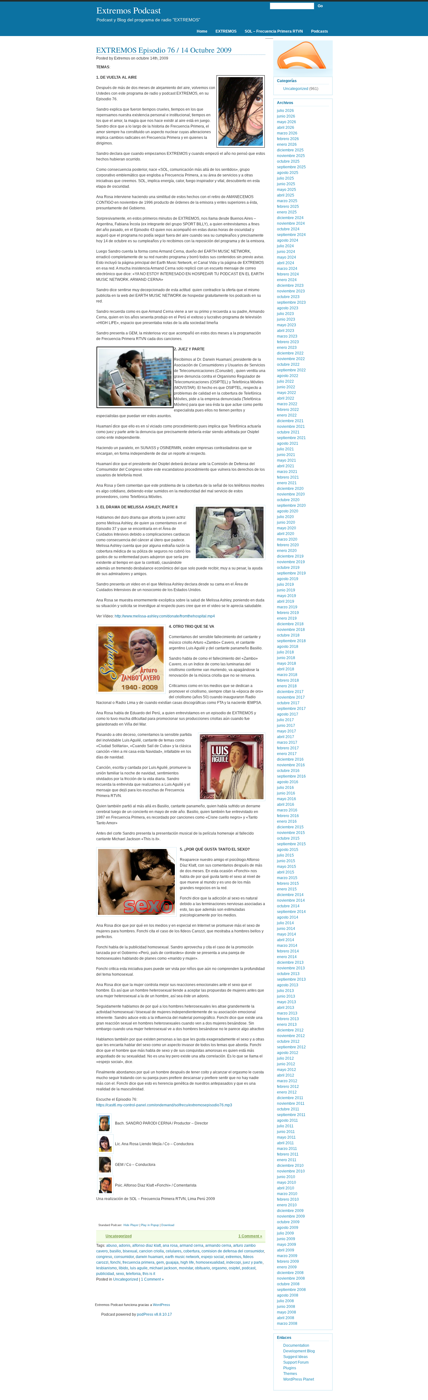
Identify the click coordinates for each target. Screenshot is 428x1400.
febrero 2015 (288, 883)
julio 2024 (285, 246)
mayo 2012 (286, 1069)
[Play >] (101, 1216)
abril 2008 (285, 1318)
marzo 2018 (287, 675)
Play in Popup (150, 1225)
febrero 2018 (288, 680)
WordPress (161, 1305)
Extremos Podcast (129, 10)
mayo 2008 (286, 1312)
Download (167, 1225)
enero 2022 (287, 415)
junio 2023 (286, 319)
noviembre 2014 (291, 900)
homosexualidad (210, 1262)
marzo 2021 (287, 471)
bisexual (130, 1251)
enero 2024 (287, 280)
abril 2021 (285, 466)
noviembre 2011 (291, 1103)
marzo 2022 (287, 404)
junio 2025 (286, 184)
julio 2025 (285, 178)
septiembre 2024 (291, 235)
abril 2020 (285, 534)
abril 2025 (285, 195)
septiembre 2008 (291, 1289)
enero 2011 (286, 1160)
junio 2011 (286, 1132)
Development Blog (299, 1351)
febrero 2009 (288, 1261)
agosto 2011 (287, 1120)
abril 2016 (285, 804)
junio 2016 (286, 793)
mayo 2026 (286, 122)
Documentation (296, 1345)
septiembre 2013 (291, 979)
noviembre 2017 (291, 697)
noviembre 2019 (291, 562)
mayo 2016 (286, 799)
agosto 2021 (287, 443)
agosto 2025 (287, 172)
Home (202, 31)
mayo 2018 (286, 663)
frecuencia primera (138, 1262)
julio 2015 (285, 855)
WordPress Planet (298, 1379)
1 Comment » (250, 1236)
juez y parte (253, 1262)
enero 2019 (287, 618)
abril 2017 (285, 737)
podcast (248, 1268)
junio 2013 (286, 996)
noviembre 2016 (291, 765)
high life (187, 1262)
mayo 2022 (286, 393)
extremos (233, 1257)
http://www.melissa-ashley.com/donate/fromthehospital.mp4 (165, 616)
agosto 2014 (287, 917)
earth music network (182, 1257)
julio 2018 (285, 652)
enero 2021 (287, 483)
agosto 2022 (287, 376)
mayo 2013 (286, 1002)
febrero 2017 (288, 748)
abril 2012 (285, 1075)
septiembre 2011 (291, 1115)
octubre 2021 (288, 432)
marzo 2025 (287, 201)
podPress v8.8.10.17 (154, 1314)
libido (123, 1268)
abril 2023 (285, 330)
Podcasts (319, 31)
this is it (149, 1274)
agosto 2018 (287, 646)
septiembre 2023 (291, 302)
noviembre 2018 (291, 629)
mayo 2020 (286, 528)
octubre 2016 (288, 770)
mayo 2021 (286, 460)
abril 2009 (285, 1250)
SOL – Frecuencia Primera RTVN (274, 31)
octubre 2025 (288, 161)
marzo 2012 (287, 1081)
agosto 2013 (287, 985)
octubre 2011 (288, 1109)
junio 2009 (286, 1239)
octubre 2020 (288, 500)
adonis (124, 1245)
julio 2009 (285, 1233)
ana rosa (170, 1245)
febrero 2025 (288, 206)
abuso (111, 1245)
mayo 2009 (286, 1244)
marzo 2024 (287, 268)
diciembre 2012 (290, 1030)
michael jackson (163, 1268)
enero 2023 (287, 347)
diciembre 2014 (290, 895)
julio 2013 (285, 990)
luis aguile (139, 1268)
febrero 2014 (288, 951)
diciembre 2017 (290, 692)
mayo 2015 (286, 866)
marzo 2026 (287, 133)
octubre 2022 (288, 364)
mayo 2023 (286, 325)
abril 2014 (285, 940)
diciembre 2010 (290, 1165)
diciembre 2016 (290, 759)
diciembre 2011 (290, 1098)
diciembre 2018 (290, 624)
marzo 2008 (287, 1323)
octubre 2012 (288, 1041)
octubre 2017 (288, 703)
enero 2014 (287, 957)
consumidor (124, 1257)
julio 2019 (285, 584)
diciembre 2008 (290, 1273)
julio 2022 (285, 381)
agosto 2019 (287, 579)
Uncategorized (119, 1236)
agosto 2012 (287, 1053)
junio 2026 (286, 116)
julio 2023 (285, 314)
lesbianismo (106, 1268)
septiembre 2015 (291, 844)
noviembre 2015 (291, 833)
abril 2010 (285, 1188)
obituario (202, 1268)
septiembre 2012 (291, 1047)
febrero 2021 (288, 477)
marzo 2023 (287, 336)
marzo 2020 (287, 539)
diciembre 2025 (290, 150)
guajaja (172, 1262)
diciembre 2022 (290, 353)
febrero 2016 (288, 816)
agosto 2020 (287, 511)
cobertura (191, 1251)
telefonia (133, 1274)
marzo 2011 (287, 1148)
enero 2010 (287, 1205)
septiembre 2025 (291, 167)
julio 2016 (285, 787)
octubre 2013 (288, 974)
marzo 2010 (287, 1194)
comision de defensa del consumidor (232, 1251)
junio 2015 (286, 861)
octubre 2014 (288, 906)
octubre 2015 (288, 838)
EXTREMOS (226, 31)
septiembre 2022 (291, 370)
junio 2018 (286, 658)
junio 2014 (286, 928)
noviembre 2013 (291, 968)
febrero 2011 (288, 1154)
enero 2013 (287, 1024)
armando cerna (218, 1245)
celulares (173, 1251)
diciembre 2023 (290, 285)
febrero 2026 (288, 139)
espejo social (212, 1257)
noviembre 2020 (291, 494)
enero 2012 (287, 1092)
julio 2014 (285, 923)
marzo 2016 (287, 810)
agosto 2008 (287, 1295)
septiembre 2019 (291, 573)
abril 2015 (285, 872)
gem (160, 1262)
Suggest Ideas (295, 1357)
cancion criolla (151, 1251)
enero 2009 (287, 1267)
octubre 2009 (288, 1222)
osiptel (234, 1268)
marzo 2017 (287, 742)
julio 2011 (285, 1126)
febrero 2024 (288, 274)
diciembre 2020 (290, 488)
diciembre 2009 (290, 1211)
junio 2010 (286, 1177)
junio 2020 (286, 522)
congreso (104, 1257)
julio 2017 (285, 720)
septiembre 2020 (291, 505)
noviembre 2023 (291, 291)
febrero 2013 (288, 1019)
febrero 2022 (288, 409)
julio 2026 (285, 110)
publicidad (105, 1274)
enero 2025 (287, 212)
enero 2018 (287, 686)
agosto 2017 (287, 714)
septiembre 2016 (291, 776)
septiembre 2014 (291, 912)
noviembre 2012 (291, 1036)
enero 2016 (287, 821)
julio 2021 (285, 449)
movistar (186, 1268)
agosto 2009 (287, 1227)
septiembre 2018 (291, 641)
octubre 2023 (288, 297)
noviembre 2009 (291, 1216)
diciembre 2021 (290, 421)
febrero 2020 (288, 545)
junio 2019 (286, 590)
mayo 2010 (286, 1182)
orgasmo (219, 1268)
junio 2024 (286, 251)
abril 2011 (285, 1143)
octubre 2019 (288, 567)
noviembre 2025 (291, 156)
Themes (290, 1373)
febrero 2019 (288, 613)
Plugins (289, 1368)
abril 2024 (285, 263)
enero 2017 (287, 754)
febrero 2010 (288, 1199)
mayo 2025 (286, 189)
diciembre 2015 (290, 827)
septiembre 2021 (291, 438)
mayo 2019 (286, 596)
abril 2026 (285, 127)
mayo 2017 (286, 731)
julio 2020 (285, 517)
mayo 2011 (286, 1137)
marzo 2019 (287, 607)
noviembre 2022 (291, 359)
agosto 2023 (287, 308)
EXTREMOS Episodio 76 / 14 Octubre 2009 (164, 50)
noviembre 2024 (291, 223)
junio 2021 (286, 455)
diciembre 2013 (290, 962)
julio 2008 (285, 1301)
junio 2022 (286, 387)
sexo (120, 1274)
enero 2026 (287, 144)
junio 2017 (286, 725)
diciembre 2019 (290, 556)
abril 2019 (285, 601)
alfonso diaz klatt (146, 1245)
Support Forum (296, 1362)
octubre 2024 (288, 229)
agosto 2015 (287, 849)
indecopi (233, 1262)
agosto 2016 (287, 782)
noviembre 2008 (291, 1278)
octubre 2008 (288, 1284)
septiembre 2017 (291, 708)
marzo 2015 (287, 878)
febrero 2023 (288, 342)
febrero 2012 (288, 1086)
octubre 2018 (288, 635)
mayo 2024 (286, 257)
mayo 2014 (286, 934)
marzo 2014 (287, 945)
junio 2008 (286, 1306)
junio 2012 (286, 1064)
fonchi (115, 1262)
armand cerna (191, 1245)
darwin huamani (149, 1257)
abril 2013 (285, 1007)
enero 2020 (287, 550)
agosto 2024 (287, 240)
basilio (115, 1251)
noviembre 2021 (291, 426)
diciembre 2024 (290, 218)
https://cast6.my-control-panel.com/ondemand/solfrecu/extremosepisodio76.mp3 (164, 1105)
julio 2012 (285, 1058)
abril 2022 (285, 398)
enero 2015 (287, 889)
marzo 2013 (287, 1013)
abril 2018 (285, 669)
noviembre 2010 (291, 1171)
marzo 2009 (287, 1256)
